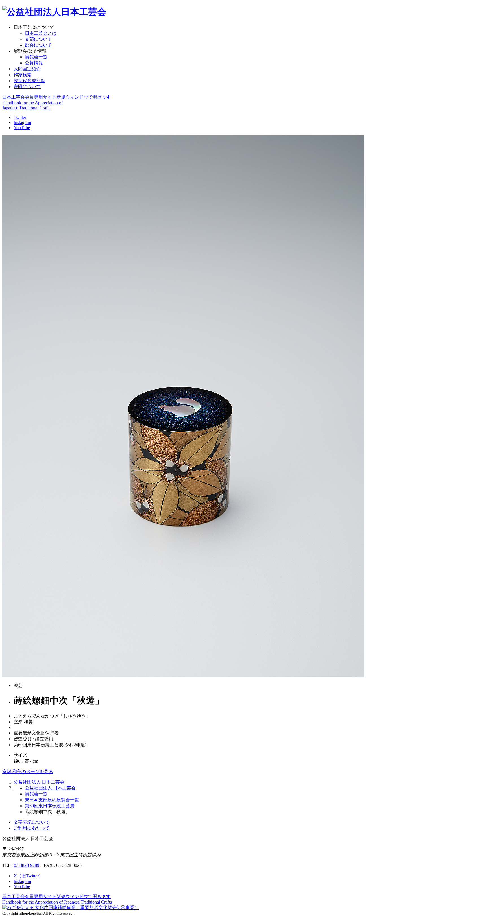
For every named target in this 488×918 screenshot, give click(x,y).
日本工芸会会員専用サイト (56, 97)
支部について (38, 39)
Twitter (20, 117)
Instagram (22, 122)
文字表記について (32, 822)
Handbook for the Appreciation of (57, 902)
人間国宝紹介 (27, 68)
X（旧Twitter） (28, 875)
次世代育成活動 (29, 80)
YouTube (22, 127)
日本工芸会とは (40, 33)
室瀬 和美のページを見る (27, 771)
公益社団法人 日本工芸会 (39, 782)
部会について (38, 45)
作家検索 (23, 74)
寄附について (27, 86)
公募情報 (34, 62)
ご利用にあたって (32, 828)
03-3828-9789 (26, 865)
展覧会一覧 (36, 57)
